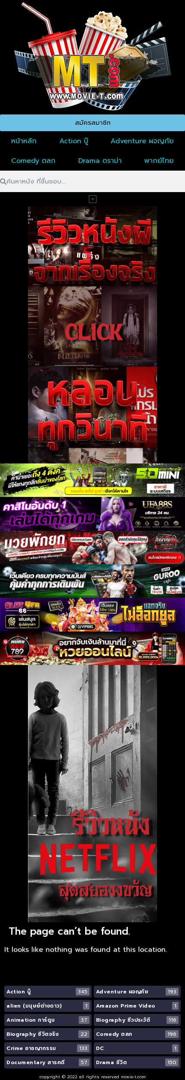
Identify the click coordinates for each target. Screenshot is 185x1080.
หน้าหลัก (24, 141)
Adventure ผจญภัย (142, 141)
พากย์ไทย (159, 161)
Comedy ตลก (33, 161)
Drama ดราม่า (100, 161)
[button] (92, 199)
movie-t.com (133, 1077)
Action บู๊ (73, 141)
